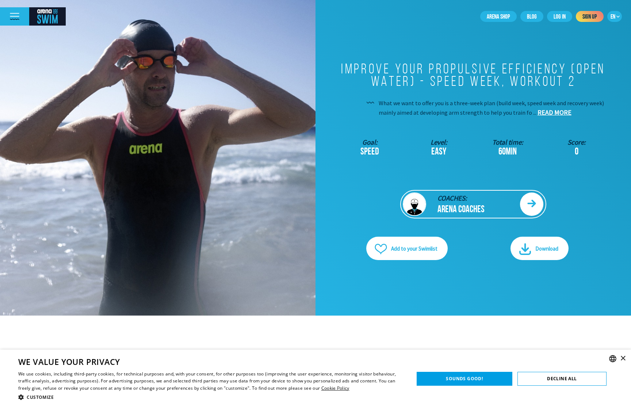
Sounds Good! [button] (464, 378)
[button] (210, 397)
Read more (554, 112)
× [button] (623, 358)
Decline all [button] (562, 378)
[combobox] (612, 358)
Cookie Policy (335, 388)
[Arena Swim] (47, 16)
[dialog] (315, 379)
